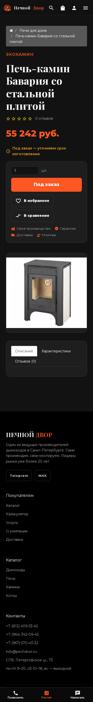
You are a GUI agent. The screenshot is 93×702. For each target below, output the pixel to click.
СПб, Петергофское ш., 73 (29, 660)
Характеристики (56, 351)
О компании (17, 531)
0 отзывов (44, 118)
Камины (13, 587)
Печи (10, 578)
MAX (42, 476)
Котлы (11, 595)
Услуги (12, 522)
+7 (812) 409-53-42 (22, 626)
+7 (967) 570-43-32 (22, 643)
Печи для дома (33, 30)
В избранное (32, 201)
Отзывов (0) (25, 361)
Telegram (19, 476)
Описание (24, 351)
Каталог (13, 505)
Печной (29, 7)
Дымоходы (15, 570)
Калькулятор (17, 514)
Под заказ (47, 184)
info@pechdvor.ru (21, 651)
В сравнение (32, 216)
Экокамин (20, 54)
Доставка (14, 539)
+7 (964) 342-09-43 (22, 634)
